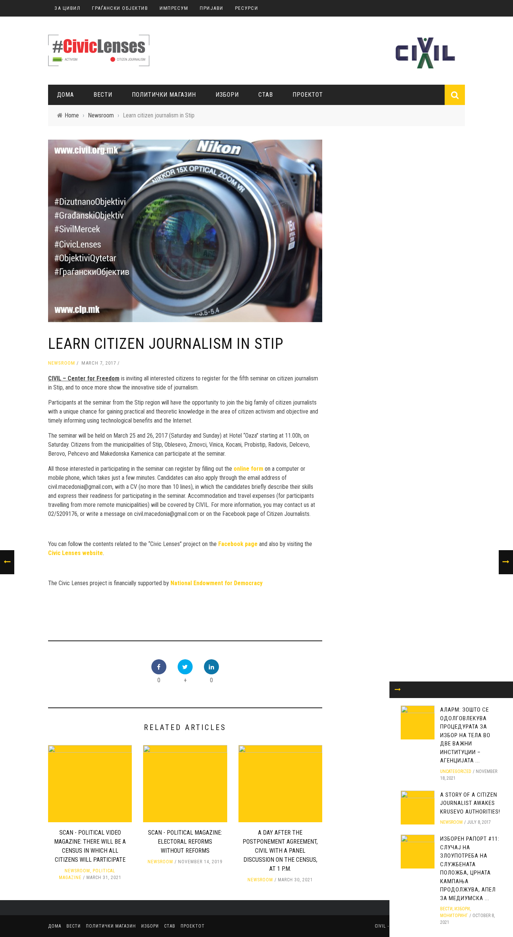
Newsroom (61, 363)
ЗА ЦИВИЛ (67, 8)
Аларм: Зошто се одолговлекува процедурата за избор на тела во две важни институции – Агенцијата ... (465, 735)
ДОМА (65, 94)
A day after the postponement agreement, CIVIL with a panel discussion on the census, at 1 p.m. (280, 850)
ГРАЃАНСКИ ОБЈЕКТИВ (120, 8)
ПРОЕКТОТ (308, 94)
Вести (103, 94)
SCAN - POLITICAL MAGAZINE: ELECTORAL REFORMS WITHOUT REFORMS (185, 841)
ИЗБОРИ (227, 94)
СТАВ (265, 94)
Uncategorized (455, 771)
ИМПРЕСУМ (174, 8)
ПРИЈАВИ (211, 8)
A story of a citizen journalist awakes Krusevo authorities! (470, 803)
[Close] (397, 689)
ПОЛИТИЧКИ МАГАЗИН (164, 94)
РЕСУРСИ (246, 8)
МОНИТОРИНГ (454, 915)
